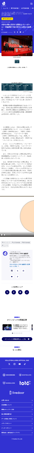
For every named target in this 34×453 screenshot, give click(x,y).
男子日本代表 (14, 8)
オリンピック (6, 242)
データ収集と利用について (9, 418)
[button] (12, 333)
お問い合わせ (5, 400)
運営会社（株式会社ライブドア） (10, 432)
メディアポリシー (6, 423)
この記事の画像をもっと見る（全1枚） (16, 67)
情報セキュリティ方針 (7, 409)
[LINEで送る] (20, 32)
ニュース (5, 8)
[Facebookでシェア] (17, 32)
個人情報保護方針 (6, 414)
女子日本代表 (25, 8)
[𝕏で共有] (14, 32)
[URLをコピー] (23, 32)
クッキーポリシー (6, 428)
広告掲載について (6, 405)
